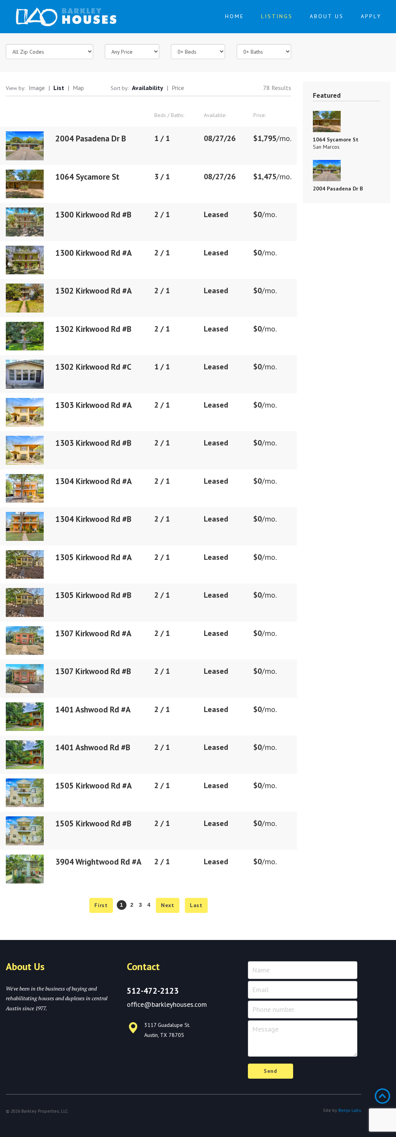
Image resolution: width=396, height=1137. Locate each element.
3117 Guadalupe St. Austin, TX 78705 (167, 1029)
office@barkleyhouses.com (167, 1004)
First (101, 905)
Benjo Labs (349, 1110)
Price (178, 88)
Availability (147, 88)
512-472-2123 (153, 991)
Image (37, 88)
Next (167, 905)
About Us (327, 16)
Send (270, 1070)
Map (78, 88)
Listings (277, 16)
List (58, 88)
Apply (371, 16)
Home (234, 16)
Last (196, 905)
